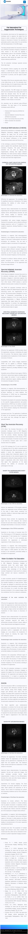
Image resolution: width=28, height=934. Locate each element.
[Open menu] (24, 2)
